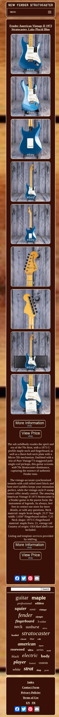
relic (39, 639)
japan (41, 646)
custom (43, 662)
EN (28, 702)
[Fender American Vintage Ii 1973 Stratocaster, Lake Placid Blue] (30, 54)
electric (30, 655)
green (46, 670)
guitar (22, 598)
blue (32, 638)
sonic (33, 609)
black (15, 656)
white (16, 669)
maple (39, 598)
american (27, 643)
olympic (39, 617)
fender (25, 615)
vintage (43, 609)
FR (33, 702)
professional (24, 603)
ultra (30, 650)
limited (32, 663)
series (40, 649)
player (20, 661)
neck (18, 626)
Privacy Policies (30, 692)
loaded (15, 635)
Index (30, 682)
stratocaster (36, 633)
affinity (44, 628)
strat (28, 668)
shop (39, 670)
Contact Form (30, 687)
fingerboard (24, 621)
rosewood (17, 649)
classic (23, 639)
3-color (42, 621)
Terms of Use (31, 697)
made (49, 651)
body (45, 656)
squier (20, 608)
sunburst (32, 627)
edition (39, 603)
